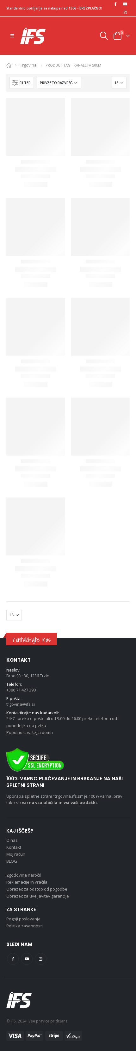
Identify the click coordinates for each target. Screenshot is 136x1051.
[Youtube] (125, 4)
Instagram (40, 959)
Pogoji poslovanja (23, 919)
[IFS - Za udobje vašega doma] (33, 36)
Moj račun (15, 854)
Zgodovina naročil (23, 875)
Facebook (13, 959)
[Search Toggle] (103, 36)
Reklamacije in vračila (26, 882)
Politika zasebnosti (24, 926)
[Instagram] (125, 12)
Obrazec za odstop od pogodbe (36, 889)
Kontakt (13, 847)
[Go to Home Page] (8, 65)
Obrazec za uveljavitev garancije (37, 896)
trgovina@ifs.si (20, 704)
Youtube (27, 959)
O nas (12, 840)
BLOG (11, 861)
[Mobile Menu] (12, 35)
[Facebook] (115, 4)
